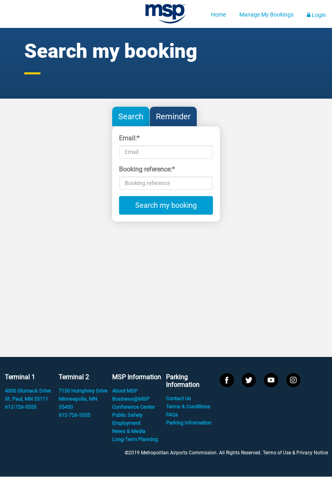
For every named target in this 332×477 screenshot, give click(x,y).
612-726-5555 (20, 407)
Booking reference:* (147, 169)
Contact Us (178, 398)
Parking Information (188, 423)
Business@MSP (130, 399)
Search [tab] (130, 116)
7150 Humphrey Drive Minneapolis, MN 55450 (83, 399)
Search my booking (166, 205)
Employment (126, 423)
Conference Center (133, 407)
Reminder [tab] (173, 116)
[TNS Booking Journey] (166, 15)
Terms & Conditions (188, 406)
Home (218, 14)
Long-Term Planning (135, 439)
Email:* (129, 138)
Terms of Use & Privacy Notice (295, 453)
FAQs (172, 415)
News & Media (128, 431)
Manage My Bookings (266, 14)
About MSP (125, 391)
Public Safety (127, 415)
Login (318, 15)
